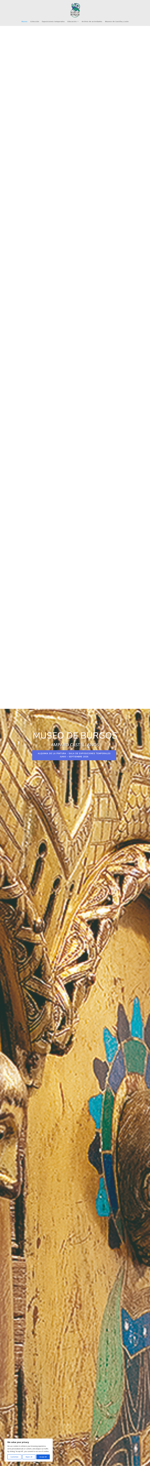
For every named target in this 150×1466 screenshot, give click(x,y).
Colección (34, 22)
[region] (28, 1450)
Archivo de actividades (92, 22)
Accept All (43, 1457)
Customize (14, 1457)
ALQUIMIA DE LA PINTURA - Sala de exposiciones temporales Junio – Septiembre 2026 (74, 755)
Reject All (29, 1457)
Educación (72, 22)
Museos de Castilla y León (117, 22)
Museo (24, 22)
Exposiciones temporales (53, 22)
